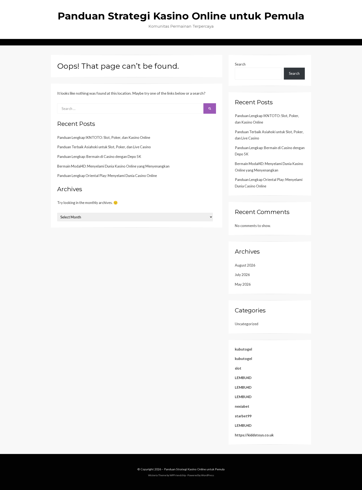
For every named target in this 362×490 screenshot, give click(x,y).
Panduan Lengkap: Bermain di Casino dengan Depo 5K (99, 156)
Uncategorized (246, 324)
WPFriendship (178, 475)
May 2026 (243, 284)
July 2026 (242, 274)
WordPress (207, 475)
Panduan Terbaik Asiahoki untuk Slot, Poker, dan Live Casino (104, 147)
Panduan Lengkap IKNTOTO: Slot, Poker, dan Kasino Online (103, 137)
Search (240, 64)
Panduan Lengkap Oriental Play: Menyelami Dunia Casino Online (107, 175)
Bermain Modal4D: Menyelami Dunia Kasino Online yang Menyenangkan (113, 166)
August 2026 (245, 265)
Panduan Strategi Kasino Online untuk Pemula (181, 16)
